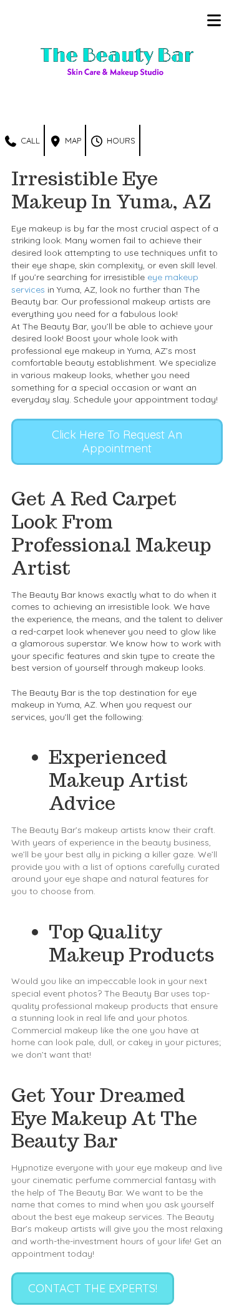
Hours (119, 140)
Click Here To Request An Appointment (117, 441)
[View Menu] (214, 20)
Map (71, 140)
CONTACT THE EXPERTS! (92, 1288)
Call (29, 140)
